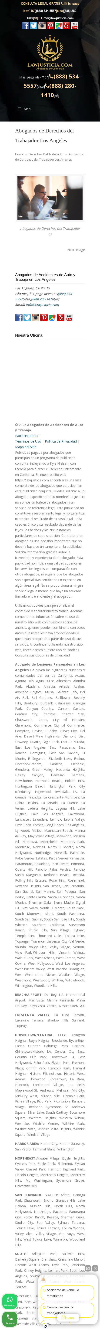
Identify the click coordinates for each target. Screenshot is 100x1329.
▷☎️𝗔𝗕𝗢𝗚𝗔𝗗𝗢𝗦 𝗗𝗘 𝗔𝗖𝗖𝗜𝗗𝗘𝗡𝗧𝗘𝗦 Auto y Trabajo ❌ (50, 52)
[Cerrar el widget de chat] (95, 1268)
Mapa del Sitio (26, 447)
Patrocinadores (26, 435)
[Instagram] (42, 28)
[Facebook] (25, 28)
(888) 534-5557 (46, 11)
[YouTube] (74, 28)
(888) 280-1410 (42, 299)
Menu (28, 109)
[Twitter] (33, 28)
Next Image (76, 249)
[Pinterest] (50, 28)
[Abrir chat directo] (88, 1268)
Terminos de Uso (28, 441)
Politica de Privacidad (61, 441)
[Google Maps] (59, 28)
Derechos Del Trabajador (46, 154)
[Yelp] (66, 28)
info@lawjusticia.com (58, 18)
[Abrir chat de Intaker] (45, 1326)
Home (19, 154)
